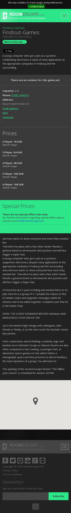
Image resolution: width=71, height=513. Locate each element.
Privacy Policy (10, 470)
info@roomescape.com (31, 220)
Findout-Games (13, 28)
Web (5, 112)
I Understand (36, 6)
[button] (35, 401)
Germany (25, 36)
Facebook (7, 117)
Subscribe (58, 496)
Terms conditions (12, 474)
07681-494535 (20, 95)
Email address (10, 108)
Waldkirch (9, 36)
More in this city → (14, 41)
